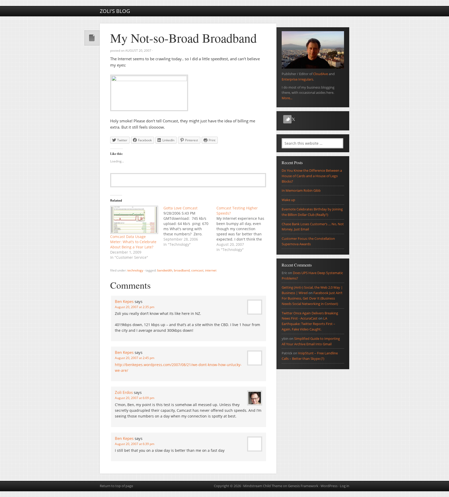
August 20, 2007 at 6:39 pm (134, 444)
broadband (182, 270)
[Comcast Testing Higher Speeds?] (243, 229)
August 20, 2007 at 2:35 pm (134, 307)
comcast (197, 270)
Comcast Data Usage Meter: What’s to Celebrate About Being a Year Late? (133, 241)
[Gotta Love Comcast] (190, 226)
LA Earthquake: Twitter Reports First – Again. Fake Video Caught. (308, 324)
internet (210, 270)
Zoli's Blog (115, 11)
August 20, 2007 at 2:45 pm (134, 358)
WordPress (329, 485)
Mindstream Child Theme (262, 485)
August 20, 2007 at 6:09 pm (134, 398)
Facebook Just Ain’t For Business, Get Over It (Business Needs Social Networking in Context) (312, 298)
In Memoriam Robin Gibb (301, 190)
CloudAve (320, 73)
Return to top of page (116, 485)
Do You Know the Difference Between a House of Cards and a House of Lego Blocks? (312, 176)
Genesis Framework (303, 485)
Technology (135, 270)
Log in (344, 485)
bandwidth (164, 270)
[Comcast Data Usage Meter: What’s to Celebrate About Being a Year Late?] (134, 220)
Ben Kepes (124, 301)
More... (287, 98)
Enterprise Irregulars (297, 79)
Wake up (288, 199)
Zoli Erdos (124, 392)
